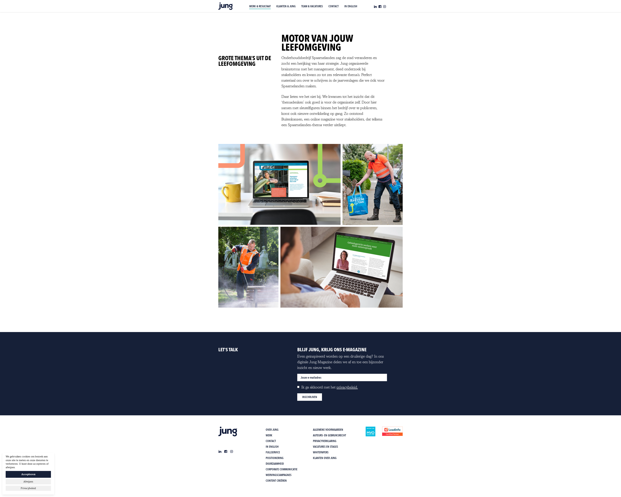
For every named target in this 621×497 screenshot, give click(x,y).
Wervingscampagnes (278, 474)
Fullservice (273, 452)
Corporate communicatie (281, 469)
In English (350, 6)
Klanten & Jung (286, 6)
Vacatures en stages (325, 446)
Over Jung (272, 429)
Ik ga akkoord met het (329, 387)
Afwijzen (28, 481)
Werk (269, 435)
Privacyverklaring (324, 440)
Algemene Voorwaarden (328, 429)
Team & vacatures (312, 6)
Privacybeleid (28, 488)
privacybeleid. (347, 387)
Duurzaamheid (275, 463)
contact (333, 6)
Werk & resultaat (260, 6)
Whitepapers (320, 452)
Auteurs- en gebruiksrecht (329, 435)
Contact (271, 440)
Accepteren (28, 474)
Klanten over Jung (325, 457)
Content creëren (276, 480)
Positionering (274, 457)
